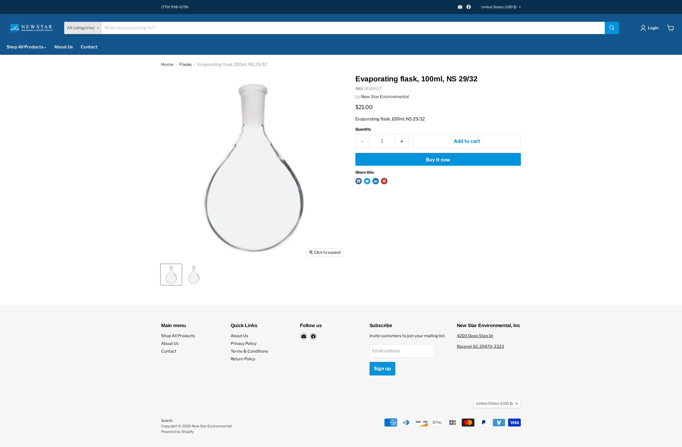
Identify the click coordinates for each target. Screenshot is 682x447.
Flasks (185, 64)
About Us (63, 46)
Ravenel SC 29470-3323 (480, 346)
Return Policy (243, 359)
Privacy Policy (244, 343)
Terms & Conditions (249, 351)
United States (499, 7)
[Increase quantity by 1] (402, 141)
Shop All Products (25, 46)
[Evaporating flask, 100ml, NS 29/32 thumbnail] (171, 274)
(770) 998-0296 (175, 7)
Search (167, 420)
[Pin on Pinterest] (384, 181)
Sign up (382, 368)
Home (167, 64)
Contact (89, 46)
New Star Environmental (385, 96)
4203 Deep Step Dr (475, 335)
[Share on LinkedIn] (375, 181)
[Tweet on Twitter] (367, 181)
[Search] (612, 28)
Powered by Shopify (177, 431)
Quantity (363, 129)
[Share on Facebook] (358, 181)
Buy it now (438, 159)
